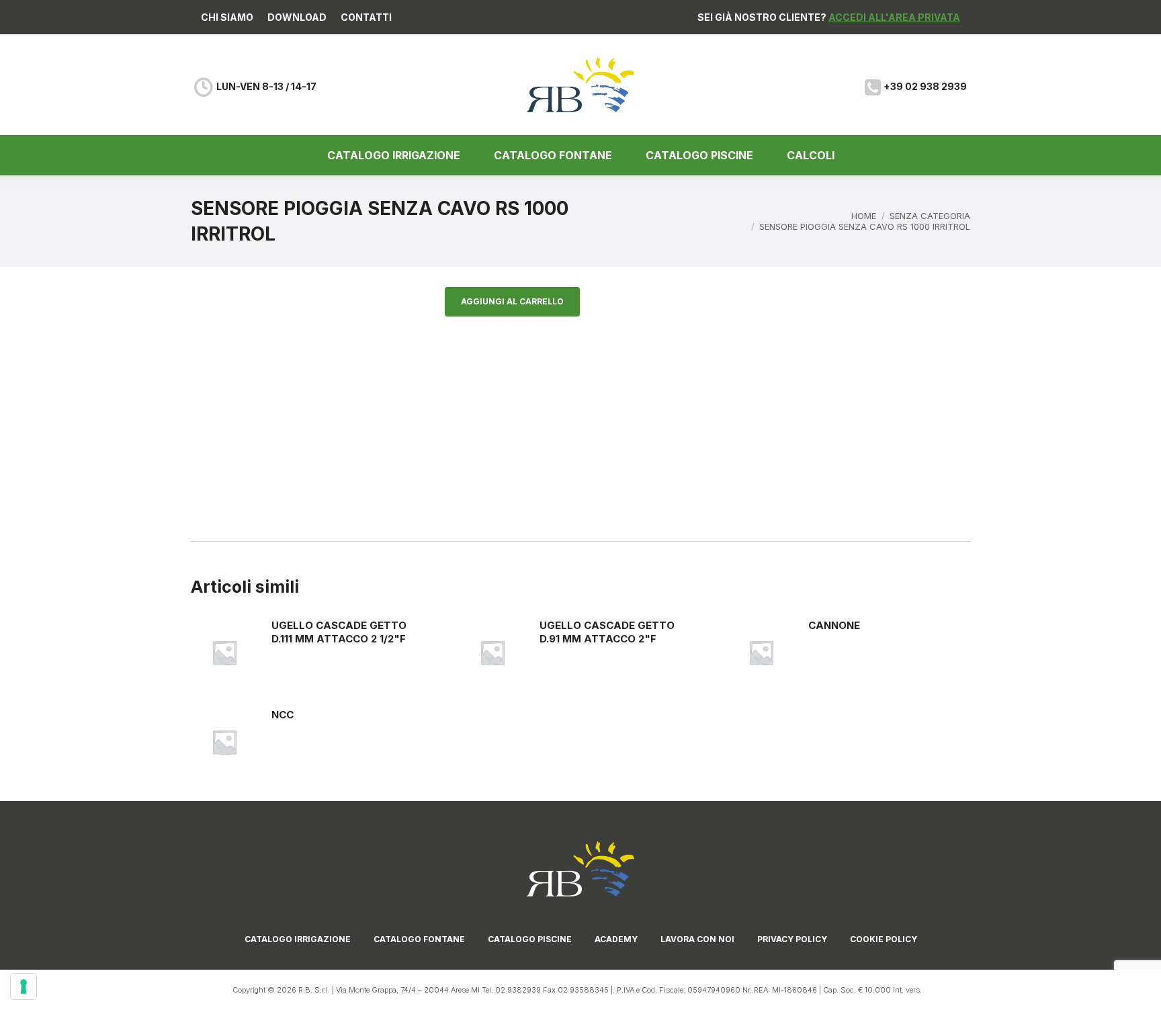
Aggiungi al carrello (512, 301)
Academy (616, 939)
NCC (282, 714)
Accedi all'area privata (894, 17)
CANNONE (834, 625)
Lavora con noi (697, 939)
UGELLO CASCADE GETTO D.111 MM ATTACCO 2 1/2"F (338, 632)
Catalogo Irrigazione (298, 939)
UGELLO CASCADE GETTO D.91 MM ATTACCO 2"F (607, 632)
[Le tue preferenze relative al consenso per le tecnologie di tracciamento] (23, 986)
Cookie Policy (883, 939)
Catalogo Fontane (419, 939)
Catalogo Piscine (530, 939)
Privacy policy (792, 939)
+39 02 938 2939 (925, 86)
